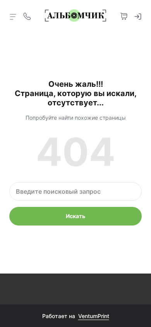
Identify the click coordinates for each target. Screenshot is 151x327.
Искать (75, 216)
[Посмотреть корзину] (124, 15)
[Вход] (138, 15)
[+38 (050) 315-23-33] (27, 15)
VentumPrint (93, 316)
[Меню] (13, 16)
